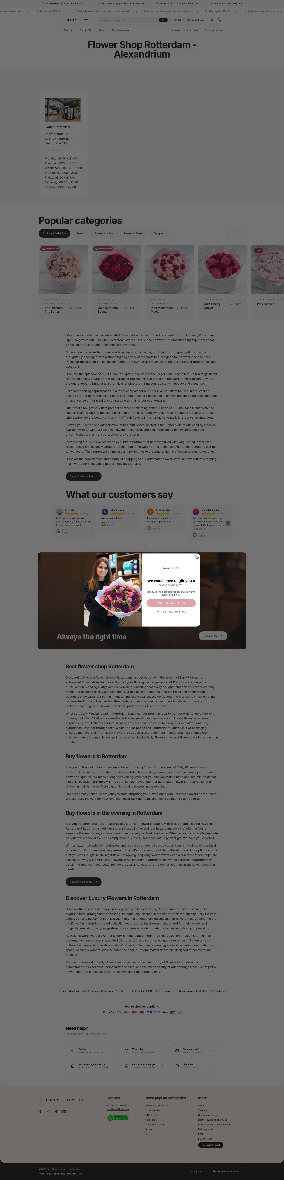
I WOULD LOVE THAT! (171, 602)
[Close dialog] (197, 557)
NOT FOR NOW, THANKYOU (171, 612)
